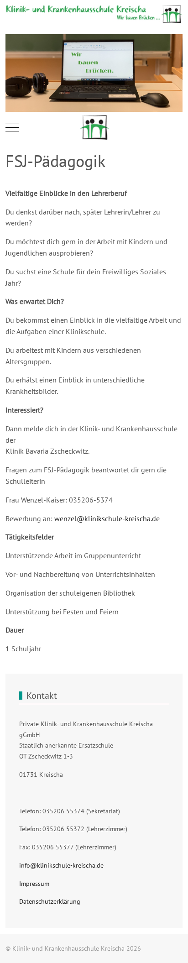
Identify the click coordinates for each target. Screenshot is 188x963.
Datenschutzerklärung (49, 901)
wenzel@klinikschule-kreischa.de (107, 518)
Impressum (34, 883)
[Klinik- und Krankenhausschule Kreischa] (94, 127)
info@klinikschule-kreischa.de (61, 865)
